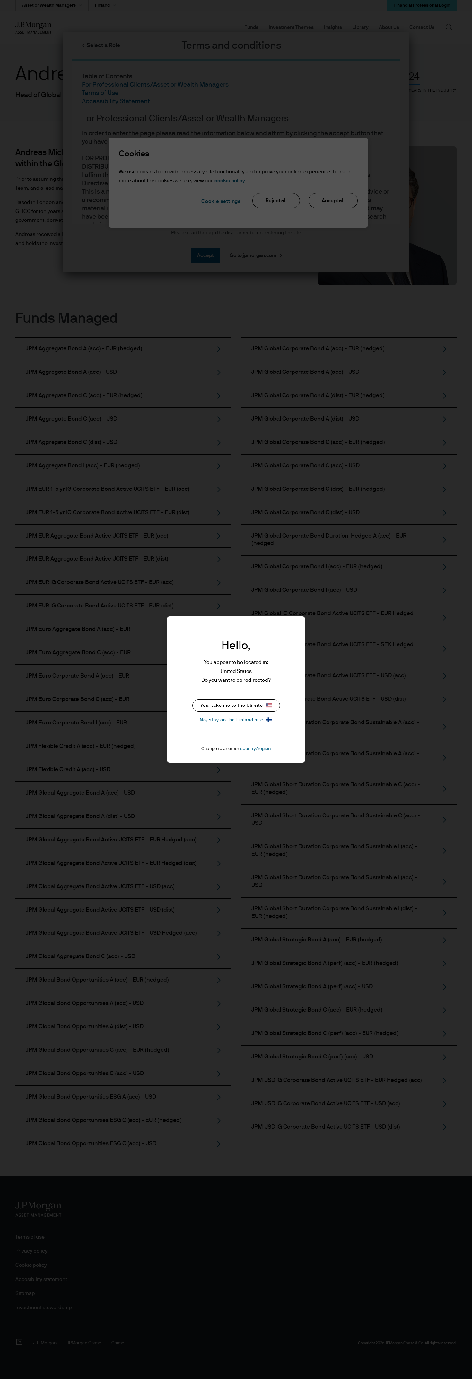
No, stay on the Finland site (231, 720)
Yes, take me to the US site (231, 705)
